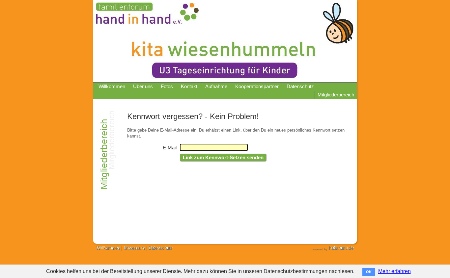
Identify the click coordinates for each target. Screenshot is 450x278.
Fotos (167, 86)
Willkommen (111, 86)
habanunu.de (341, 248)
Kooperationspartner (257, 86)
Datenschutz (300, 86)
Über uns (143, 86)
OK (369, 272)
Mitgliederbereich (336, 94)
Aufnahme (216, 86)
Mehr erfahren (394, 271)
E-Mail (170, 147)
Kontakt (189, 86)
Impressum (134, 248)
